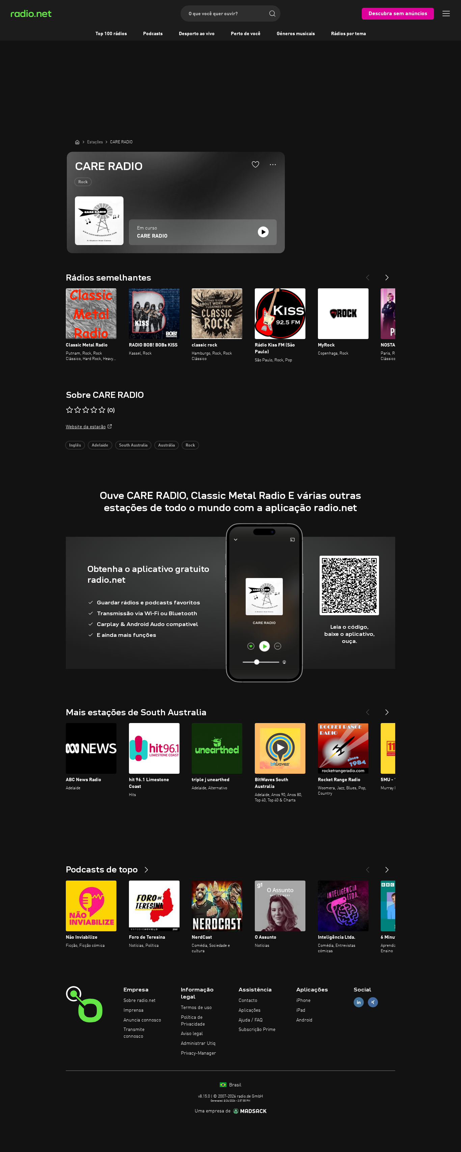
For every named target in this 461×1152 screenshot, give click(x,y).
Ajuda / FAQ (251, 1020)
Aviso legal (192, 1033)
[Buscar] (272, 13)
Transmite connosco (134, 1033)
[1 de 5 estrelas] (69, 410)
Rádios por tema (348, 33)
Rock (83, 182)
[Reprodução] (263, 231)
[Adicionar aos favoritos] (255, 164)
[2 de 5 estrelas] (78, 410)
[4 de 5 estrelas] (94, 410)
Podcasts (153, 33)
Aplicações (250, 1010)
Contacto (248, 1000)
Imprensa (133, 1010)
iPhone (303, 1000)
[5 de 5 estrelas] (102, 410)
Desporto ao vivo (197, 33)
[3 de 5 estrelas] (86, 410)
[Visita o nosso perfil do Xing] (373, 1002)
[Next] (387, 275)
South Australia (133, 445)
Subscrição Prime (257, 1029)
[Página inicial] (77, 142)
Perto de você (246, 33)
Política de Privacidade (193, 1021)
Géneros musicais (296, 33)
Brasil (234, 1085)
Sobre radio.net (140, 1000)
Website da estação (86, 427)
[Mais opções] (273, 165)
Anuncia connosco (142, 1020)
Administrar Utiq (198, 1043)
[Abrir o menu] (446, 13)
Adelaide (100, 445)
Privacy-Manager (198, 1053)
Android (304, 1020)
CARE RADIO (152, 236)
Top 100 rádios (111, 33)
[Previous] (367, 275)
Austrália (166, 445)
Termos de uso (196, 1007)
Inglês (75, 445)
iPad (300, 1010)
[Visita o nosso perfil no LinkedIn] (358, 1002)
